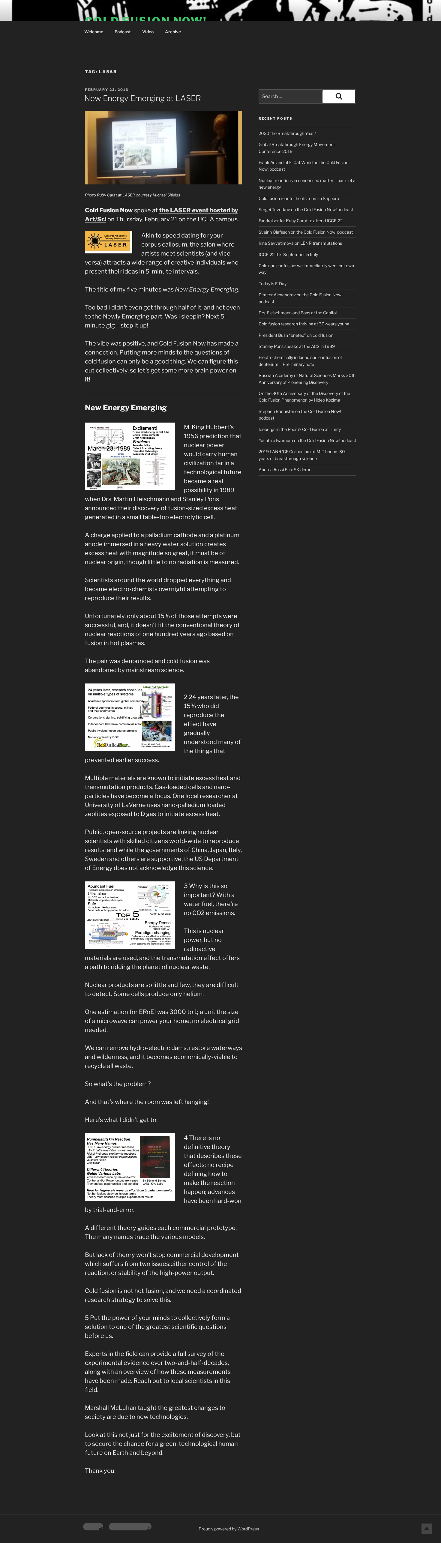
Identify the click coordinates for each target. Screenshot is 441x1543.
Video (148, 31)
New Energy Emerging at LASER (142, 98)
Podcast (123, 31)
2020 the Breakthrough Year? (287, 133)
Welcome (93, 31)
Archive (173, 31)
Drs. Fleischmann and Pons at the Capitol (298, 312)
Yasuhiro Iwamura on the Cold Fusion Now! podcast (307, 440)
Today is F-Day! (273, 283)
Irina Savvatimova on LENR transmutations (300, 243)
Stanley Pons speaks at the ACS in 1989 (297, 346)
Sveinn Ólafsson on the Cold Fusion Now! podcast (306, 232)
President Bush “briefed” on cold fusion (296, 335)
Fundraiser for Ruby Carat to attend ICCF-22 (301, 220)
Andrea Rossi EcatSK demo (285, 469)
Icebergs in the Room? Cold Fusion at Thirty (300, 429)
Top (427, 1529)
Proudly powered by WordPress (229, 1528)
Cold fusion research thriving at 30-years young (304, 323)
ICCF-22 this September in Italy (288, 254)
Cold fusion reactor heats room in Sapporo (299, 198)
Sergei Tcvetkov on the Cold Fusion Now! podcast (306, 209)
